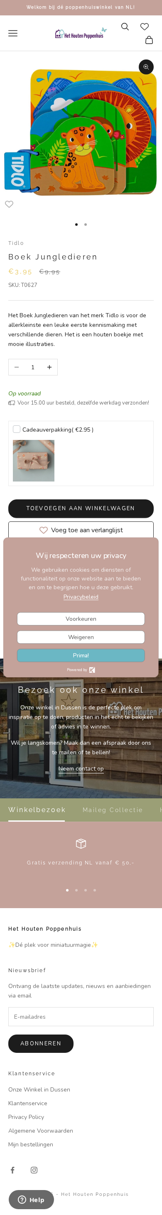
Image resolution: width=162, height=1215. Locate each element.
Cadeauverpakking (57, 430)
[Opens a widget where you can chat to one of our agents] (31, 1200)
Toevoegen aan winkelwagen (81, 508)
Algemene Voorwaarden (40, 1131)
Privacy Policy (26, 1117)
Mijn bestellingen (30, 1144)
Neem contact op (81, 769)
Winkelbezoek (37, 810)
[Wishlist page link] (144, 26)
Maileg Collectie (113, 810)
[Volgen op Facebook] (12, 1170)
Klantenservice (27, 1103)
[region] (81, 857)
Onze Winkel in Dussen (39, 1090)
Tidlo (16, 243)
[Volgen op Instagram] (34, 1170)
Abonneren (40, 1043)
